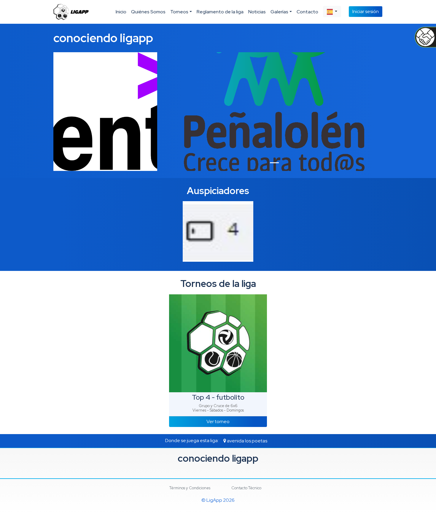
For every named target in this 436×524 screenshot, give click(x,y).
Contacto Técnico (246, 487)
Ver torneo (218, 421)
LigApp (214, 500)
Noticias (257, 12)
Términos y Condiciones (189, 487)
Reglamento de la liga (220, 12)
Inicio (121, 12)
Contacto (307, 12)
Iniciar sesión (365, 11)
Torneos (179, 12)
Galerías (279, 12)
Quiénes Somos (148, 12)
